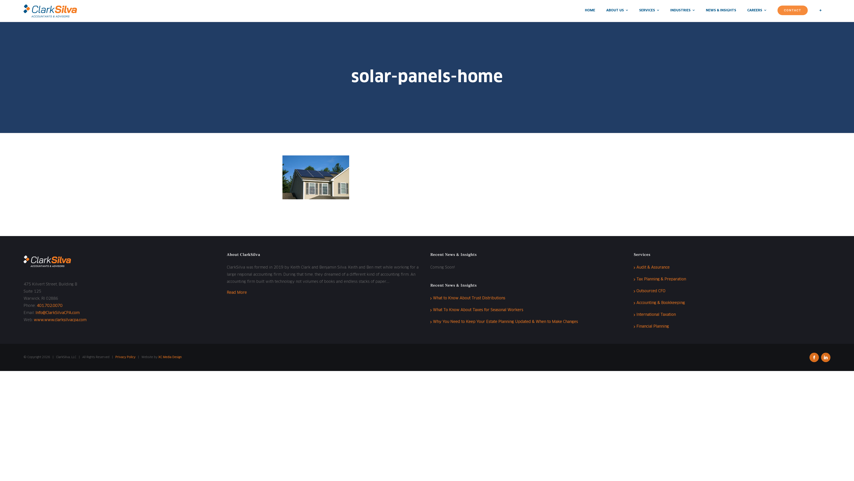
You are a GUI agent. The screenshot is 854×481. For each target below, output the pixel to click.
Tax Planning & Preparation (661, 279)
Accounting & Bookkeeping (660, 303)
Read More (237, 293)
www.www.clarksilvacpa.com (60, 320)
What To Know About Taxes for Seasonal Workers (478, 310)
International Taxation (656, 315)
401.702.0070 (49, 306)
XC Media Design (170, 357)
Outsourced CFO (650, 291)
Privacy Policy (125, 357)
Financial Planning (652, 326)
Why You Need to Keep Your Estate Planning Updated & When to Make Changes (505, 322)
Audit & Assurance (653, 267)
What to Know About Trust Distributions (469, 298)
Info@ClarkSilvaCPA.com (58, 313)
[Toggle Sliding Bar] (820, 10)
